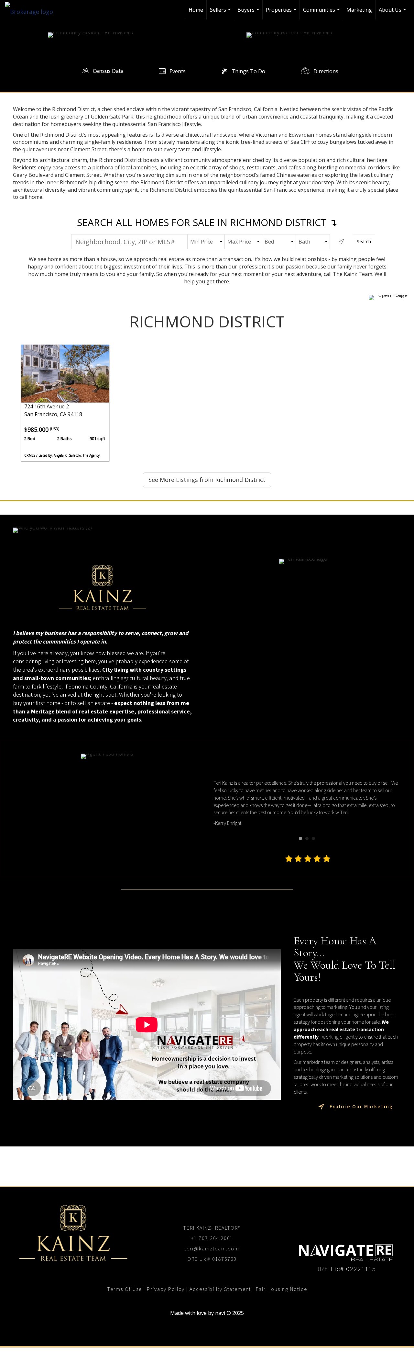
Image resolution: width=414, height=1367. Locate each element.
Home (196, 9)
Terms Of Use (124, 1289)
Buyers (249, 12)
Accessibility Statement (220, 1289)
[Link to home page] (32, 9)
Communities (322, 12)
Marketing (359, 9)
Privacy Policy (166, 1289)
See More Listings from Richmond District (207, 480)
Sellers (221, 12)
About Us (393, 12)
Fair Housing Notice (281, 1289)
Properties (282, 12)
